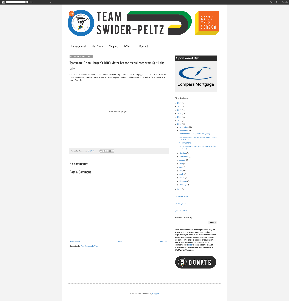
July (181, 164)
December (183, 127)
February (183, 181)
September (184, 157)
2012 (179, 189)
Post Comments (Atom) (90, 246)
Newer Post (75, 242)
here (190, 245)
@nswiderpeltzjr (181, 196)
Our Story (97, 46)
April (181, 174)
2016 (179, 114)
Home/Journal (78, 46)
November (183, 131)
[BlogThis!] (103, 151)
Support (113, 46)
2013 (179, 124)
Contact (143, 46)
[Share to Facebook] (109, 151)
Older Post (163, 242)
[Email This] (101, 151)
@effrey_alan (180, 203)
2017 (179, 110)
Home (119, 242)
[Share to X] (106, 151)
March (182, 178)
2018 (179, 106)
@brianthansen (181, 211)
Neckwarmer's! (185, 143)
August (182, 160)
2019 (179, 103)
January (182, 185)
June (181, 167)
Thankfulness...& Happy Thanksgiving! (194, 134)
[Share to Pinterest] (112, 151)
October (182, 153)
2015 (179, 117)
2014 (179, 121)
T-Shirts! (128, 46)
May (181, 171)
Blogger (155, 294)
